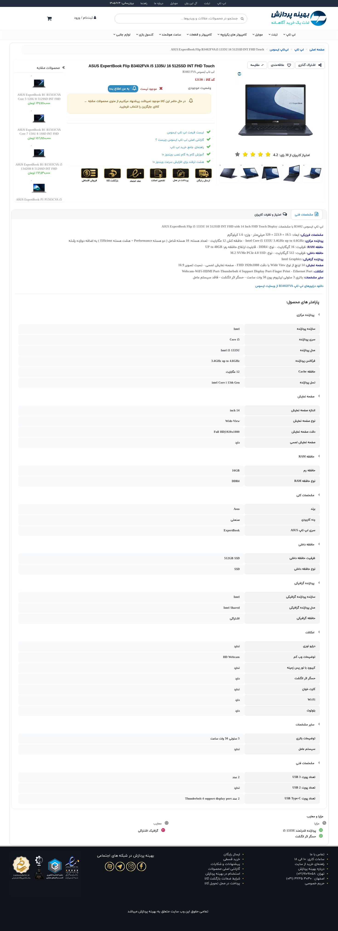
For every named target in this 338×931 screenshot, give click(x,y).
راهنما (143, 3)
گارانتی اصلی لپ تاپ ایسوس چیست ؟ (179, 140)
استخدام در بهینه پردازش (223, 874)
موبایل (174, 3)
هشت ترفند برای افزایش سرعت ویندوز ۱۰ (178, 162)
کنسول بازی (146, 35)
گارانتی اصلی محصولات (224, 869)
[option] (312, 173)
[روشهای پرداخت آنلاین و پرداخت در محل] (180, 175)
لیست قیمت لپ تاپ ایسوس (185, 133)
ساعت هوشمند (171, 35)
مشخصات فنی (304, 215)
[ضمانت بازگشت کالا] (112, 175)
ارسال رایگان (232, 854)
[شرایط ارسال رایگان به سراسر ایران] (203, 175)
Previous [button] (326, 174)
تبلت (207, 3)
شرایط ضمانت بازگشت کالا (222, 878)
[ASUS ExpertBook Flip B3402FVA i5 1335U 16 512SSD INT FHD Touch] (312, 173)
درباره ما (158, 3)
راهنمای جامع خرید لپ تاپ (187, 147)
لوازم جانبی (123, 35)
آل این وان (191, 3)
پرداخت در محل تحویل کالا (222, 883)
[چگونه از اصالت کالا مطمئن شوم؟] (157, 175)
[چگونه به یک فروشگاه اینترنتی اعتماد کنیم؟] (134, 175)
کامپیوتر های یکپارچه (233, 35)
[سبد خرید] (49, 18)
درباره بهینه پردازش (311, 869)
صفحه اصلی (316, 50)
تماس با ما (317, 854)
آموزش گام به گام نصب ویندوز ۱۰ (183, 155)
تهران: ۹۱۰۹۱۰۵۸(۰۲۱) (310, 874)
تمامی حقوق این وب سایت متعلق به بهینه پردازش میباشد (168, 911)
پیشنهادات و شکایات (225, 864)
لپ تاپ (221, 3)
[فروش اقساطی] (90, 175)
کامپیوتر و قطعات (200, 35)
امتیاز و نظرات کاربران (268, 215)
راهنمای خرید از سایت (309, 864)
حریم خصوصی (314, 883)
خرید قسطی (231, 859)
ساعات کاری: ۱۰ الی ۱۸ (309, 859)
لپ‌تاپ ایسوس (279, 50)
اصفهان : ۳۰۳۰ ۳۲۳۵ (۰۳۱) (305, 878)
